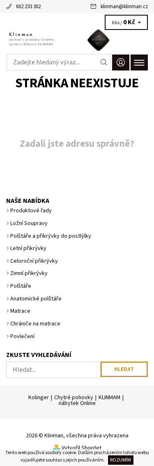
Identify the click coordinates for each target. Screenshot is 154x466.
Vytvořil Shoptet (81, 448)
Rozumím (120, 460)
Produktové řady (31, 211)
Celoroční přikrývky (34, 261)
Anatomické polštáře (36, 299)
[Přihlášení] (120, 62)
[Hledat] (104, 62)
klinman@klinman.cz (124, 6)
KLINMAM (109, 397)
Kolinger (38, 397)
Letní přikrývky (28, 248)
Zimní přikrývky (29, 273)
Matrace (20, 311)
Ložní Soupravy (29, 223)
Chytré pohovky (73, 397)
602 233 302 (28, 6)
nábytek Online (77, 403)
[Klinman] (77, 40)
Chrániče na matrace (35, 324)
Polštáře (20, 286)
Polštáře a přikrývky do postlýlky (50, 236)
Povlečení (22, 336)
